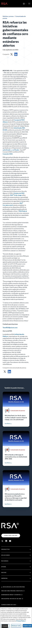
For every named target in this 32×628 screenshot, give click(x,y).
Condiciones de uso (8, 604)
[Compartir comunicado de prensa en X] (11, 54)
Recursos (4, 561)
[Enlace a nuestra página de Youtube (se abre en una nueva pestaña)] (10, 541)
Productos (5, 549)
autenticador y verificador (11, 150)
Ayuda (3, 566)
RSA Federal (23, 211)
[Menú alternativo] (29, 4)
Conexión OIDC (8, 154)
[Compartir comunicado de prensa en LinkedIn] (16, 54)
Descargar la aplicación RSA (14, 586)
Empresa (4, 578)
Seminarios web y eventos (11, 594)
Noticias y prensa (8, 16)
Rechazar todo (16, 625)
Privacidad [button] (5, 626)
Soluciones (5, 555)
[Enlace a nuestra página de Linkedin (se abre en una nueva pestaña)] (6, 541)
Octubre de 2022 (19, 193)
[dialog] (16, 617)
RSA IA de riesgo (16, 195)
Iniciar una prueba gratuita (12, 590)
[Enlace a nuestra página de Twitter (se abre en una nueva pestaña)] (2, 541)
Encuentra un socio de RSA (11, 598)
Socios (3, 572)
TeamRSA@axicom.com (10, 327)
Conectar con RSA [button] (10, 535)
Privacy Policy (20, 621)
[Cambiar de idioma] (24, 4)
